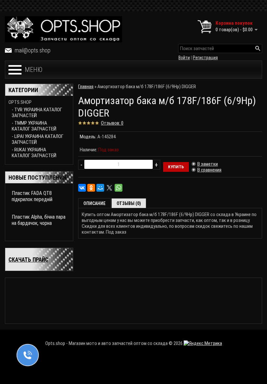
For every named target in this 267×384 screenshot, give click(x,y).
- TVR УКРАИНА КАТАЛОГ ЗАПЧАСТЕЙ (37, 112)
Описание (94, 203)
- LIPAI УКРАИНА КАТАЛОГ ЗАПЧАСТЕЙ (37, 139)
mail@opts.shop (32, 50)
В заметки (207, 164)
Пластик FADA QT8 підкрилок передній (32, 196)
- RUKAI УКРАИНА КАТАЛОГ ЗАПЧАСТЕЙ (34, 152)
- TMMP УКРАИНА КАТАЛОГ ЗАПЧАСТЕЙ (34, 126)
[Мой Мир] (100, 188)
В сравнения (209, 170)
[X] (109, 188)
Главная (85, 86)
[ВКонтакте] (82, 188)
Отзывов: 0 (112, 123)
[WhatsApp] (118, 188)
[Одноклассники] (91, 188)
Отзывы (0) (129, 203)
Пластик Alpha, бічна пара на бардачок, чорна (38, 220)
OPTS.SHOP (20, 102)
